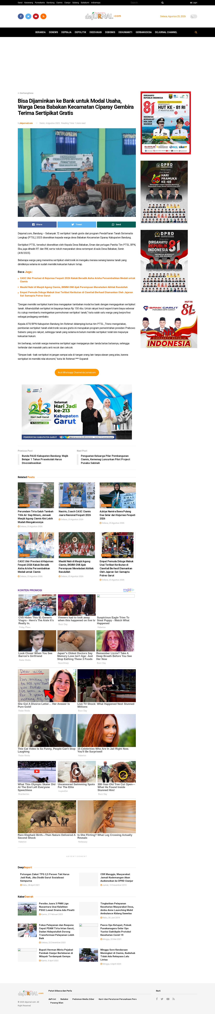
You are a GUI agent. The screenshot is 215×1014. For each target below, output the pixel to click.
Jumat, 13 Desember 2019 (114, 885)
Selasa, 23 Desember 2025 (53, 942)
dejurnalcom (26, 123)
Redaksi (64, 999)
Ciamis (59, 3)
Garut (20, 3)
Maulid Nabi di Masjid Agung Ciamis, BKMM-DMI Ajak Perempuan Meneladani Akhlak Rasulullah (74, 287)
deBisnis (110, 32)
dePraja (66, 32)
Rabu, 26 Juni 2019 (111, 917)
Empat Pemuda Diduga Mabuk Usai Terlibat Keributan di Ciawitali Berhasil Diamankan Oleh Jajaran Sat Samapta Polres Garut (116, 568)
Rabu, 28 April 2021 (31, 885)
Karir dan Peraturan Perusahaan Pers (117, 999)
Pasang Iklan (56, 1003)
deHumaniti (125, 32)
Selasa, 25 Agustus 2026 (31, 526)
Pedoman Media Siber (83, 999)
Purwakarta (40, 3)
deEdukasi (96, 32)
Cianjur (67, 3)
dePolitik (80, 32)
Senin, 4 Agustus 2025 (50, 123)
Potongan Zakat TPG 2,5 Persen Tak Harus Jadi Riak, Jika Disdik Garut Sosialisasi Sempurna (44, 877)
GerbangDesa (144, 32)
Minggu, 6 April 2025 (111, 964)
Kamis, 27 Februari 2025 (52, 914)
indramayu (95, 3)
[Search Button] (162, 2)
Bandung (50, 3)
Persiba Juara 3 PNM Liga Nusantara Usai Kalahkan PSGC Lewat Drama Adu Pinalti (56, 907)
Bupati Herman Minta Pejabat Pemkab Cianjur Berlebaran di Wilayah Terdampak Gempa (56, 953)
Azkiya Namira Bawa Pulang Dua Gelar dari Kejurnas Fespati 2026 (117, 515)
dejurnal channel (166, 32)
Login (194, 3)
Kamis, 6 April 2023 (49, 960)
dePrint (52, 999)
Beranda (40, 32)
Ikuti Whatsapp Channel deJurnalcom (77, 372)
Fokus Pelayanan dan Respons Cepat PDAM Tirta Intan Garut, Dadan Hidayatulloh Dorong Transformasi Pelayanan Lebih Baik (56, 932)
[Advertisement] (107, 65)
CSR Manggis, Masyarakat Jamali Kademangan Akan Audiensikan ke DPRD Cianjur (116, 877)
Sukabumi (85, 3)
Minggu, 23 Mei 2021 (111, 939)
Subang (75, 3)
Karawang (28, 3)
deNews (53, 32)
